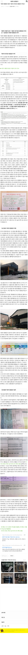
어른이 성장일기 (14, 1)
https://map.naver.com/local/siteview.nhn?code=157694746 (12, 545)
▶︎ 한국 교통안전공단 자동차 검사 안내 (9, 68)
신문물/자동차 (12, 6)
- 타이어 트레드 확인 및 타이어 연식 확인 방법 (11, 530)
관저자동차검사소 (7, 547)
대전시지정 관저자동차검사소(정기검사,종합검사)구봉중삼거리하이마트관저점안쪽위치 (13, 550)
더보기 (24, 560)
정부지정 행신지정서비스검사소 (11, 537)
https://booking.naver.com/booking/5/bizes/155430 (12, 535)
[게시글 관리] (7, 556)
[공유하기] (5, 556)
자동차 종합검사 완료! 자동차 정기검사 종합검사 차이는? (13, 3)
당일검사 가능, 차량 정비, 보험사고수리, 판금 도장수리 (13, 539)
